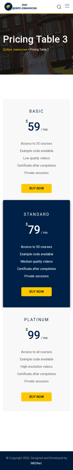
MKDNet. (36, 463)
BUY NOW (36, 188)
